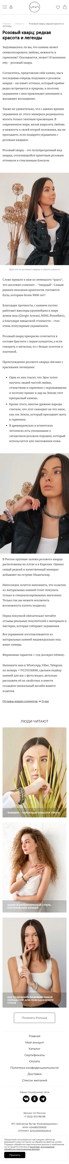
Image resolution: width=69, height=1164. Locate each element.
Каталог (34, 1048)
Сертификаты (34, 1055)
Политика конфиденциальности (34, 1067)
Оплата (34, 1061)
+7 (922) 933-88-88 (34, 1116)
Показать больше (34, 1017)
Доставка (35, 1074)
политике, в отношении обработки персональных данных (29, 1147)
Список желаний (34, 1080)
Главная (34, 1036)
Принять (14, 1155)
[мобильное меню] (5, 7)
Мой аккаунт (34, 1042)
